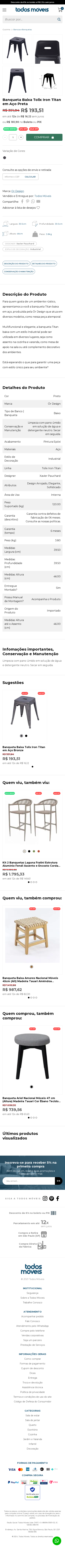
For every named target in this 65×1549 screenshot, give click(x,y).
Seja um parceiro (32, 1340)
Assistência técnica (32, 1387)
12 (14, 116)
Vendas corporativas (33, 1335)
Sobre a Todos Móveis (32, 1297)
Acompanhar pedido (32, 1316)
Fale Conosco (32, 1321)
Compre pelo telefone (32, 1330)
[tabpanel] (25, 727)
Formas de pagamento (32, 1363)
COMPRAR (41, 137)
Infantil (32, 1444)
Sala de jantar (32, 1420)
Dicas (32, 1373)
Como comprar (32, 1358)
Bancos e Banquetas (22, 29)
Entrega (32, 1377)
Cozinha (6, 29)
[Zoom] (17, 63)
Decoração (32, 1448)
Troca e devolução (33, 1382)
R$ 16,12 (26, 116)
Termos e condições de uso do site (32, 1396)
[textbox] (29, 19)
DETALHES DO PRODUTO (44, 264)
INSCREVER (58, 1181)
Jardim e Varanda (32, 1439)
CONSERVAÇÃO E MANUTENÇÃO (19, 271)
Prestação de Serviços (32, 1345)
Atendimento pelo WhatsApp (32, 1326)
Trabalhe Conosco (32, 1302)
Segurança (32, 1293)
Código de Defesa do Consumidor (32, 1401)
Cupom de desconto (32, 1368)
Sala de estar (33, 1415)
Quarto (32, 1425)
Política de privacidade (32, 1392)
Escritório (32, 1429)
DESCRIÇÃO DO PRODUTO (16, 264)
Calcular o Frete (12, 176)
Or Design (17, 191)
